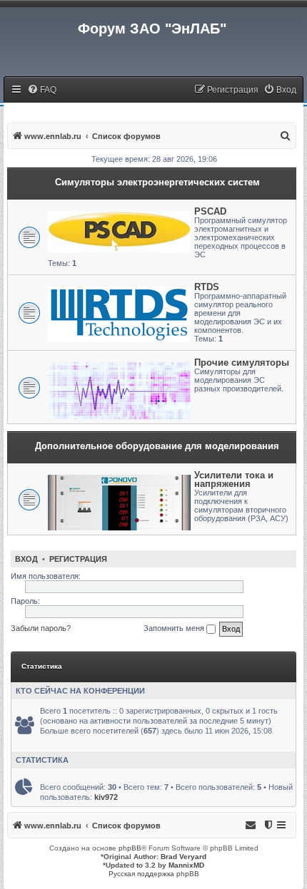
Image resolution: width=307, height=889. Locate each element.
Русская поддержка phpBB (154, 874)
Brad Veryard (183, 856)
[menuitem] (41, 90)
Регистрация (78, 559)
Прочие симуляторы (241, 362)
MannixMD (186, 865)
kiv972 (106, 797)
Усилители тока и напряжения (233, 479)
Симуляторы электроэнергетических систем (157, 182)
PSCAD (210, 211)
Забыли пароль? (41, 628)
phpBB (130, 848)
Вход (26, 559)
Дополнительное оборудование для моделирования (157, 446)
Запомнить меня (175, 628)
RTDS (206, 287)
